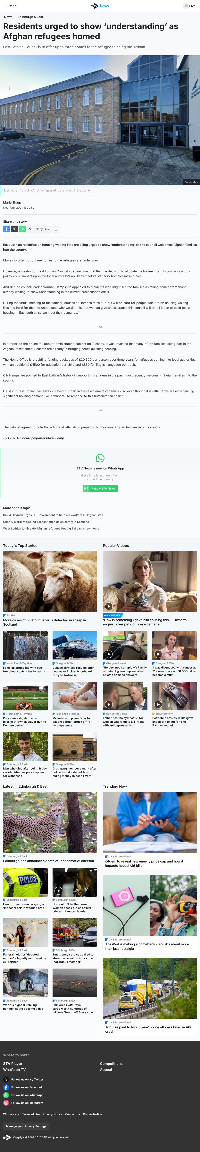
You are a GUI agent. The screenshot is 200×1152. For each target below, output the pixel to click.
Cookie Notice (92, 1114)
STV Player (12, 1064)
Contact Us (72, 1114)
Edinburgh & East (30, 17)
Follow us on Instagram (27, 1102)
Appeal (106, 1070)
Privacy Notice (52, 1114)
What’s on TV (14, 1070)
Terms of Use (31, 1114)
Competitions (111, 1064)
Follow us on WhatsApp (27, 1095)
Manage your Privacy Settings (26, 1126)
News (8, 17)
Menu (13, 6)
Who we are (11, 1114)
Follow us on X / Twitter (27, 1079)
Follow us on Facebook (27, 1087)
